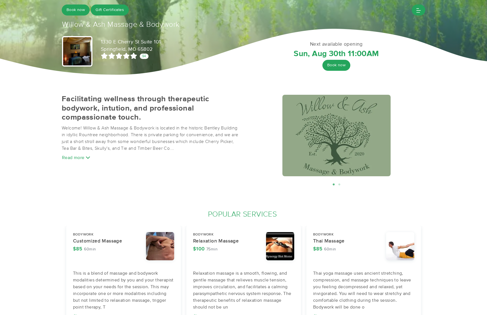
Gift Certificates (110, 10)
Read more (74, 157)
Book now (76, 10)
